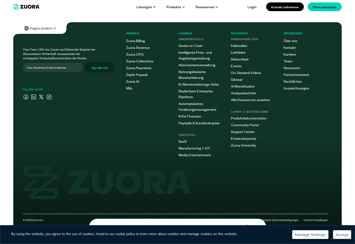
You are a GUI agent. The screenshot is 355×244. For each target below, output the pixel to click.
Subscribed (239, 58)
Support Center (243, 131)
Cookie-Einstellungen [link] (316, 219)
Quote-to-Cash (190, 45)
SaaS (182, 141)
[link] (26, 6)
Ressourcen (205, 6)
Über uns (290, 40)
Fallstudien (239, 45)
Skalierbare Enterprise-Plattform (196, 93)
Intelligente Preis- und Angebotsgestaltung (195, 55)
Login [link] (252, 6)
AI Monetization (243, 86)
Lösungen (144, 6)
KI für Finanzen (189, 115)
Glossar (237, 79)
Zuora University (243, 145)
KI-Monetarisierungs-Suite (198, 84)
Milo (129, 87)
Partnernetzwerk (296, 74)
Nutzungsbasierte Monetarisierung (192, 74)
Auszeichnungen (296, 87)
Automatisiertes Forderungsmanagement (197, 106)
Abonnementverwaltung (196, 64)
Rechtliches (293, 81)
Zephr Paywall (137, 74)
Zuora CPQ (134, 54)
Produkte (173, 6)
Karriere (290, 54)
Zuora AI (132, 81)
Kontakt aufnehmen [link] (285, 6)
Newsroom (292, 67)
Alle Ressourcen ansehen (250, 99)
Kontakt (290, 47)
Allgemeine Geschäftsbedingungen (279, 220)
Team (288, 60)
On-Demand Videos (246, 72)
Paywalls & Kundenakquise (199, 122)
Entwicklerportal (243, 138)
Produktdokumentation (249, 117)
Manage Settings (310, 234)
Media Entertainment (194, 154)
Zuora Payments (138, 67)
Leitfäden (238, 52)
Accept (342, 234)
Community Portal (245, 124)
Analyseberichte (243, 92)
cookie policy (125, 234)
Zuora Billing (135, 40)
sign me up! (99, 67)
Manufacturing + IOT (194, 147)
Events (236, 65)
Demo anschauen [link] (325, 6)
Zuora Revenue (138, 47)
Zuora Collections (139, 60)
